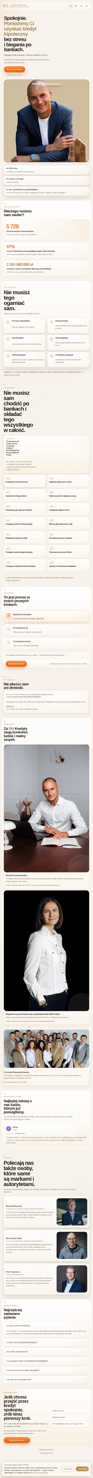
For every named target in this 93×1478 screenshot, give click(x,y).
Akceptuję (82, 1469)
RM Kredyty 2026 (46, 1453)
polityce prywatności (40, 1473)
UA (81, 6)
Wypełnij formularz (14, 69)
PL (71, 6)
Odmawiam (68, 1469)
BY (87, 6)
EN (76, 6)
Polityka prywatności (46, 1449)
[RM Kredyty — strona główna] (16, 6)
